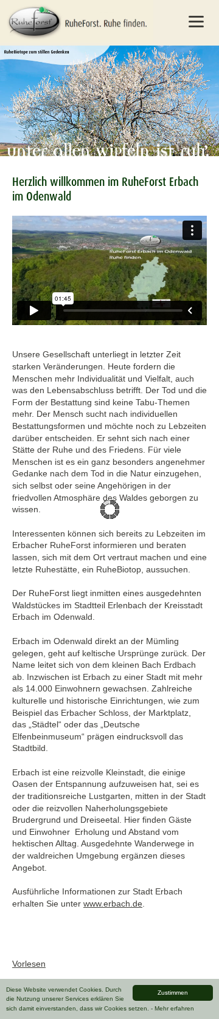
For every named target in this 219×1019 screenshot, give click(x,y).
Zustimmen (173, 992)
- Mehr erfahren (172, 1008)
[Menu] (196, 21)
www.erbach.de (112, 903)
